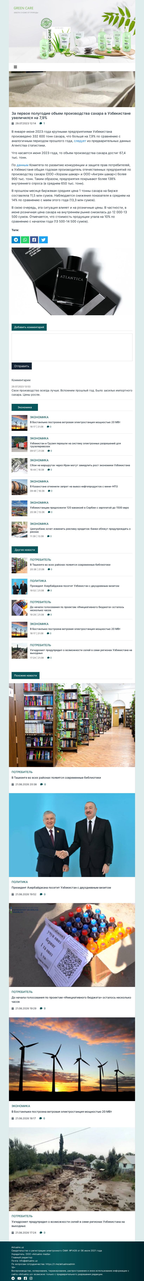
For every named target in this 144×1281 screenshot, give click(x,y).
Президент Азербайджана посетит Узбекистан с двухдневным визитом (74, 585)
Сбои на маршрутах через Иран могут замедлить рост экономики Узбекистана (80, 465)
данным (22, 165)
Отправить (21, 366)
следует (80, 141)
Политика (38, 581)
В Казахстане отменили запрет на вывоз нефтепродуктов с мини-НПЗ (74, 486)
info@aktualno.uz (28, 1260)
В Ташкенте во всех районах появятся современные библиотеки (70, 564)
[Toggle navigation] (15, 67)
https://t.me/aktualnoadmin (60, 1264)
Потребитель (40, 559)
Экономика (39, 417)
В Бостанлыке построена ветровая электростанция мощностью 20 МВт (75, 422)
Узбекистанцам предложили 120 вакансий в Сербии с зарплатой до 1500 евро (79, 507)
